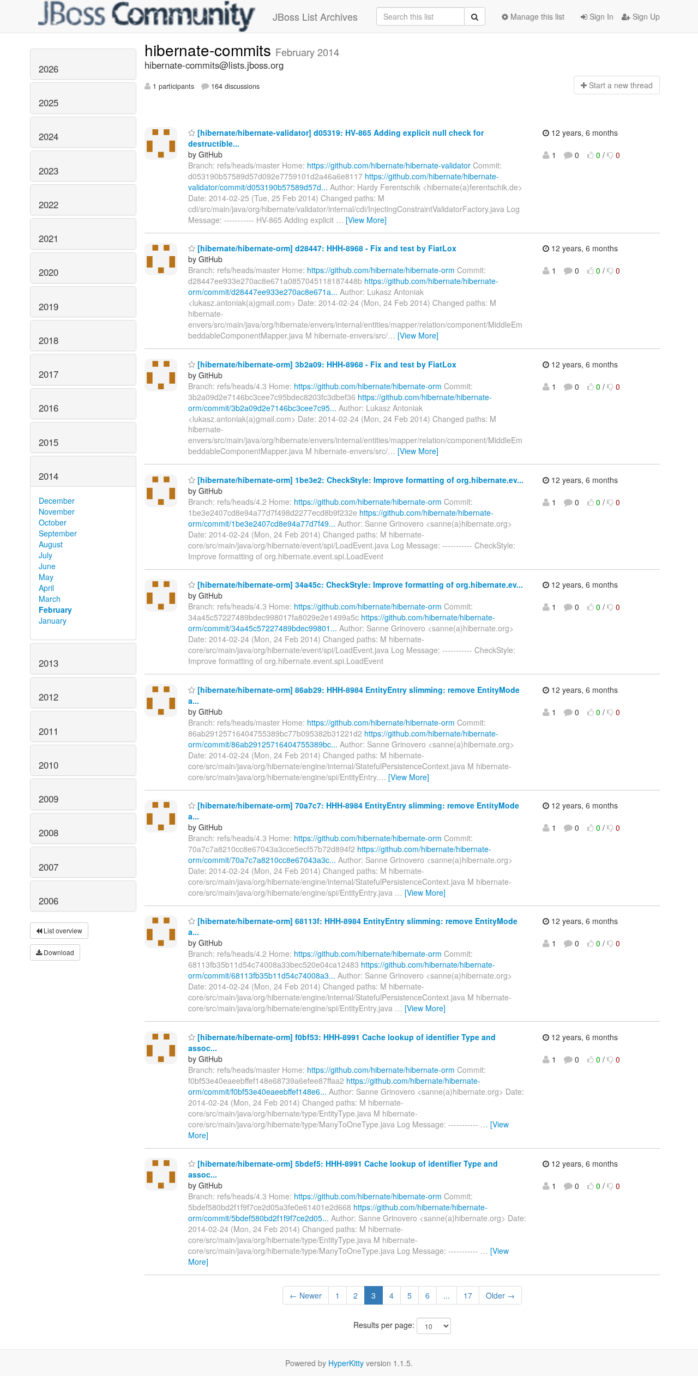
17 (468, 1295)
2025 (48, 102)
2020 (48, 272)
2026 (48, 68)
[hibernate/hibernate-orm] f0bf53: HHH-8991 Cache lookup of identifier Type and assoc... (342, 1042)
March (50, 598)
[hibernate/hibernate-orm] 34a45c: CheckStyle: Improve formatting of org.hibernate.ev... (359, 584)
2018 (48, 340)
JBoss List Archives (315, 16)
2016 (48, 407)
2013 (48, 662)
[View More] (366, 219)
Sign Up (645, 16)
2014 (48, 475)
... (446, 1295)
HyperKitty (346, 1362)
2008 (48, 832)
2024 (48, 136)
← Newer (306, 1295)
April (46, 587)
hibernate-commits (210, 50)
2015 (48, 442)
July (45, 555)
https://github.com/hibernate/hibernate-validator (389, 165)
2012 (48, 696)
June (47, 565)
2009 (48, 798)
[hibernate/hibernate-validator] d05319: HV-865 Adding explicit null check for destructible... (336, 138)
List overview (62, 930)
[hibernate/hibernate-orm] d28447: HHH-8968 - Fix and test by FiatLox (325, 248)
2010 (48, 764)
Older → (500, 1295)
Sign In (600, 16)
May (46, 576)
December (57, 500)
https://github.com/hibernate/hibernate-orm (381, 269)
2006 (48, 900)
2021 (48, 238)
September (58, 533)
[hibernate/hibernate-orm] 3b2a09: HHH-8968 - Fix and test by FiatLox (325, 364)
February (55, 609)
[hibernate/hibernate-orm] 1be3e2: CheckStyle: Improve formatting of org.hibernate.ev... (359, 479)
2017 (48, 374)
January (53, 620)
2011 (48, 731)
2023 (48, 170)
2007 (48, 866)
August (51, 544)
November (57, 511)
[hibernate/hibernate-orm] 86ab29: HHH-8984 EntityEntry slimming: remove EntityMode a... (354, 695)
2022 (48, 204)
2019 (48, 306)
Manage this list (536, 16)
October (53, 522)
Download (58, 952)
